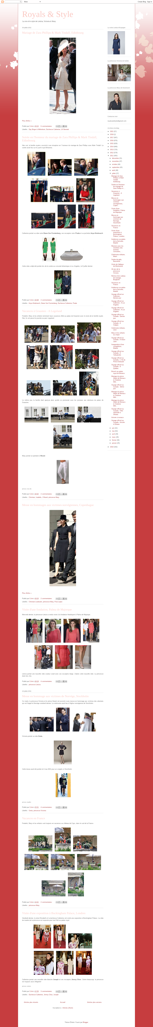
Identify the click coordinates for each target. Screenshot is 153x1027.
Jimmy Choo (48, 995)
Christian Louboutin (35, 602)
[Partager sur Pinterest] (66, 126)
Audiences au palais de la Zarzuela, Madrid (118, 241)
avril (113, 434)
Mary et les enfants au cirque (118, 334)
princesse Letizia (35, 684)
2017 (112, 137)
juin (113, 428)
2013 (112, 149)
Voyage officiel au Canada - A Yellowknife (117, 353)
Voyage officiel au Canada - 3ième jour (117, 386)
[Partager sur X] (61, 126)
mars (114, 437)
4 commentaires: (47, 681)
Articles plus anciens (94, 1002)
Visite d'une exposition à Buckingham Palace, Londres (53, 913)
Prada (75, 303)
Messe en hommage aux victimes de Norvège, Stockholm (55, 696)
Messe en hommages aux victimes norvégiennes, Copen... (117, 201)
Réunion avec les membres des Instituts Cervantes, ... (117, 248)
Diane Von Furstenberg (49, 303)
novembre (115, 161)
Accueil (62, 1002)
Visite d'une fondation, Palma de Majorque (47, 609)
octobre (115, 164)
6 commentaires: (47, 126)
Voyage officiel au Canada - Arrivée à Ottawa (118, 422)
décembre (115, 158)
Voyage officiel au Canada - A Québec (117, 366)
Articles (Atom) (68, 1008)
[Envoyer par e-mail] (57, 126)
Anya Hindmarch (34, 303)
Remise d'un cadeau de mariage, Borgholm (118, 278)
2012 (112, 153)
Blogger (85, 1022)
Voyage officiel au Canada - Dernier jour (118, 316)
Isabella (38, 497)
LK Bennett (65, 129)
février (114, 440)
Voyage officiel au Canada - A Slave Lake (118, 339)
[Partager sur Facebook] (64, 126)
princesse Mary (54, 497)
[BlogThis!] (59, 126)
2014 (112, 146)
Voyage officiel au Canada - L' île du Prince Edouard (118, 360)
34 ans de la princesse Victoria (115, 271)
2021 (112, 131)
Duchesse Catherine (53, 129)
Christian (32, 497)
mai (113, 431)
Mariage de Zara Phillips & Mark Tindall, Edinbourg (53, 32)
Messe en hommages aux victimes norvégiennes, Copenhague (58, 505)
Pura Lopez (58, 602)
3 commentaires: (47, 991)
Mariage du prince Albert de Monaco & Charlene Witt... (118, 379)
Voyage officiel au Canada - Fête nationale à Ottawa (117, 411)
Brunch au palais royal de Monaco (118, 372)
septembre (116, 167)
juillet (114, 173)
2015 (112, 143)
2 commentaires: (47, 300)
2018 (112, 134)
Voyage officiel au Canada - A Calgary (117, 323)
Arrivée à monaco (117, 417)
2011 (112, 156)
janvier (114, 443)
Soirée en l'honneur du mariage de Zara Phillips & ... (118, 186)
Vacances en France (33, 818)
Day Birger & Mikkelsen (37, 129)
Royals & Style (47, 14)
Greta (31, 810)
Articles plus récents (31, 1002)
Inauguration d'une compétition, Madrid (117, 346)
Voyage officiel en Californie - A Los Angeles (118, 303)
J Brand (45, 497)
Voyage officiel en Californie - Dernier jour (117, 296)
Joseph (55, 995)
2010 (112, 447)
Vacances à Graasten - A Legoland (42, 311)
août (113, 170)
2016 (112, 140)
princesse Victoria (40, 810)
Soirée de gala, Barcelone (116, 260)
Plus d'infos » (26, 121)
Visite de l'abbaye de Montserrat (117, 265)
